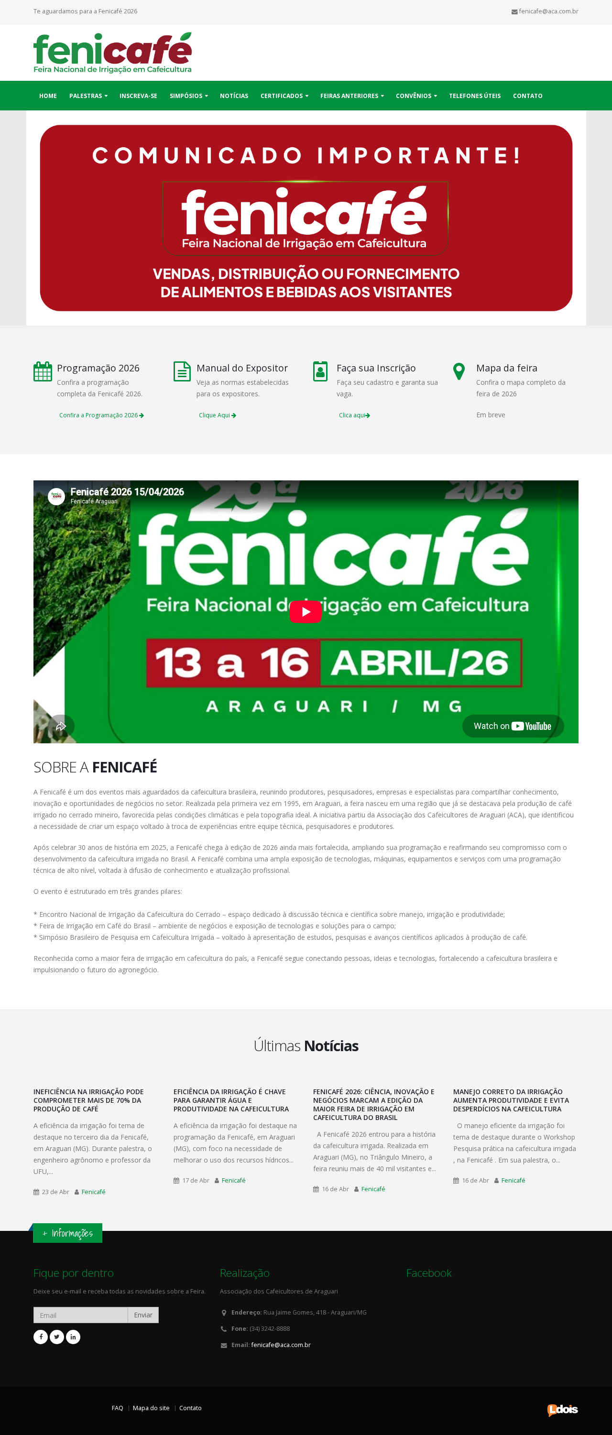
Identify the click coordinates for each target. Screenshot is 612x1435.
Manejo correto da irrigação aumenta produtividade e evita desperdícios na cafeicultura (511, 1100)
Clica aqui (352, 415)
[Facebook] (40, 1337)
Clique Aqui (215, 415)
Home (48, 96)
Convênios (413, 96)
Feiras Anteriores (349, 96)
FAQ (117, 1408)
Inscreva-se (138, 96)
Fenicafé (94, 1192)
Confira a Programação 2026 (99, 415)
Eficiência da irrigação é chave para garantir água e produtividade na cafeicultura (231, 1100)
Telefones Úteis (475, 96)
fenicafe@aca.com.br (281, 1345)
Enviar (143, 1314)
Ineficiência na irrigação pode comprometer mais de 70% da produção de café (88, 1100)
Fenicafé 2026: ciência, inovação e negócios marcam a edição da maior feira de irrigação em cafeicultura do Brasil (374, 1104)
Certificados (282, 96)
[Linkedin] (73, 1337)
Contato (528, 96)
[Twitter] (57, 1337)
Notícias (234, 96)
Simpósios (186, 96)
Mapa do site (151, 1408)
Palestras (85, 96)
